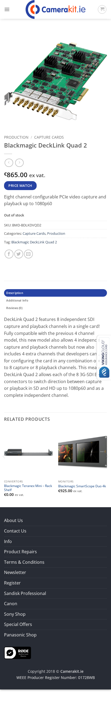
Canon (10, 604)
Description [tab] (14, 293)
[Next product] (9, 163)
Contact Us (15, 531)
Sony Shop (15, 614)
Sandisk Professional (25, 593)
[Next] (106, 467)
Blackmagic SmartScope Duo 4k (82, 486)
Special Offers (18, 624)
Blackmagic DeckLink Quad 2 (34, 242)
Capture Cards (49, 137)
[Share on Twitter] (18, 254)
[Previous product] (19, 163)
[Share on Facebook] (9, 254)
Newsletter (15, 572)
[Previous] (4, 467)
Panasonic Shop (20, 635)
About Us (13, 520)
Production (16, 137)
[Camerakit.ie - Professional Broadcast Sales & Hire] (55, 9)
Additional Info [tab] (17, 300)
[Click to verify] (17, 652)
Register (12, 583)
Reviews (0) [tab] (14, 308)
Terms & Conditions (24, 562)
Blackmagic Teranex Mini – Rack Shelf (28, 488)
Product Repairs (20, 552)
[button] (7, 9)
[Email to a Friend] (28, 254)
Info (8, 541)
